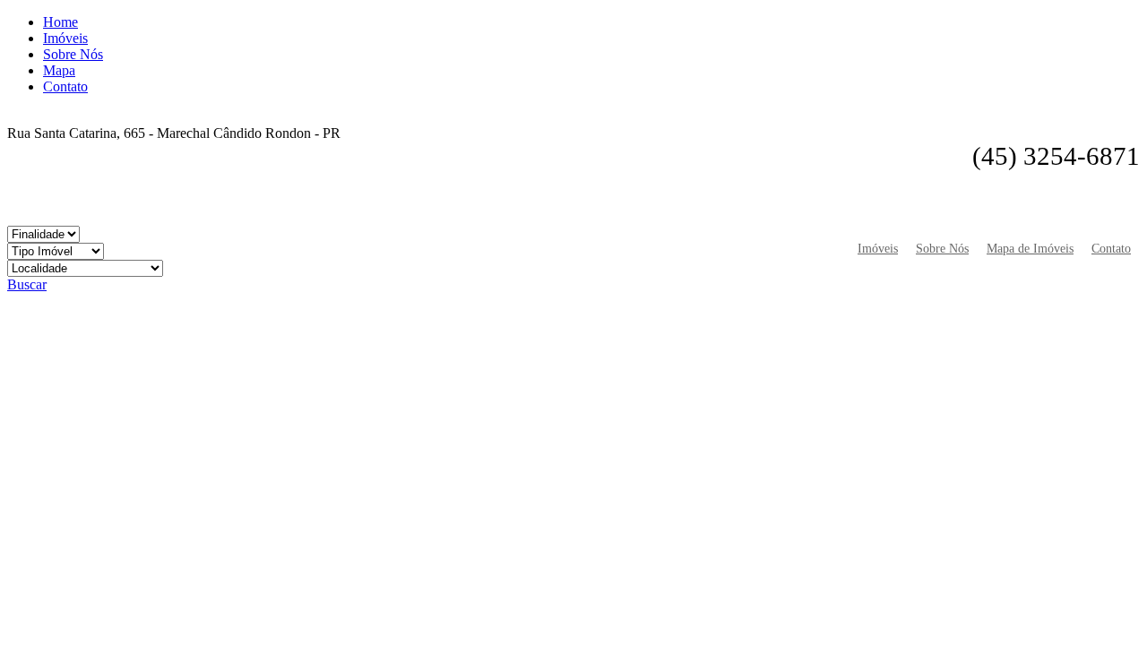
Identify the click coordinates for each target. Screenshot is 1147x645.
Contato (65, 86)
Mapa (59, 70)
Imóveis (65, 38)
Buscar (27, 284)
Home (60, 22)
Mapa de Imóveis (1030, 248)
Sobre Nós (73, 54)
